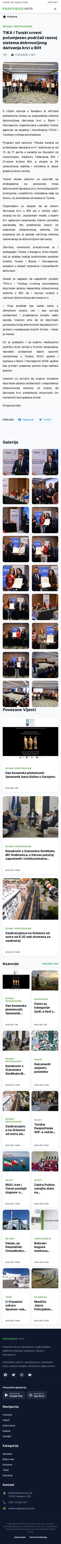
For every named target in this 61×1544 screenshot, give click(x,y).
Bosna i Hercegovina (17, 26)
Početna (7, 1414)
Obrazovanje (42, 1238)
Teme (8, 1297)
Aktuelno (7, 1453)
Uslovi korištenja (38, 1537)
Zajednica (40, 1297)
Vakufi (38, 1059)
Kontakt (53, 2)
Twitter (47, 419)
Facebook (28, 419)
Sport (38, 1180)
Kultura (6, 1430)
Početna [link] (12, 16)
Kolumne (7, 1464)
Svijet (38, 1120)
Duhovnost (41, 999)
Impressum (19, 1537)
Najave (9, 1238)
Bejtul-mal (8, 1459)
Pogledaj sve (50, 963)
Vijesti (6, 1420)
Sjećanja (7, 1475)
